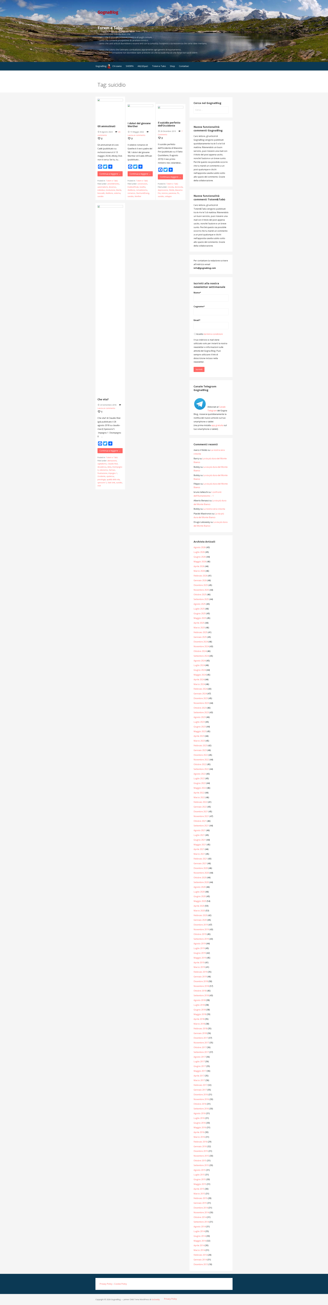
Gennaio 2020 (200, 920)
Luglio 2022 (199, 778)
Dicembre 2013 (201, 1264)
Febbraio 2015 (200, 1198)
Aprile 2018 (199, 1019)
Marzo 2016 (199, 1137)
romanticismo (141, 190)
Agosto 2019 (200, 943)
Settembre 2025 (201, 599)
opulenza (110, 476)
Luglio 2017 (199, 1061)
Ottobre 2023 (200, 707)
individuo (101, 190)
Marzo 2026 (199, 571)
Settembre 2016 (201, 1108)
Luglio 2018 (199, 1005)
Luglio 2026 (199, 552)
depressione (163, 190)
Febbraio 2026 (200, 575)
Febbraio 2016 (200, 1141)
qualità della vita (113, 479)
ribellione (109, 193)
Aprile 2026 (199, 566)
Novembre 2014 (201, 1212)
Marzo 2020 (199, 910)
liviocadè (101, 193)
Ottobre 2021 (200, 821)
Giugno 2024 (200, 670)
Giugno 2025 (200, 613)
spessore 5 (102, 482)
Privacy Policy (106, 1283)
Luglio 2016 (199, 1118)
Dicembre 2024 (201, 641)
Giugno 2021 (200, 839)
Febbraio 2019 (200, 971)
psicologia (102, 479)
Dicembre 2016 (201, 1094)
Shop (172, 66)
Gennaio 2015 (200, 1203)
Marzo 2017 (199, 1080)
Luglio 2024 (199, 665)
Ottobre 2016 (200, 1103)
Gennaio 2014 (200, 1259)
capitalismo (102, 463)
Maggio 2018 (200, 1014)
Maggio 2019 (200, 957)
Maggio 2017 (200, 1071)
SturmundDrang (142, 193)
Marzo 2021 (199, 854)
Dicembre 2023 (201, 698)
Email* (197, 320)
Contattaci (184, 66)
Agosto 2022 (200, 773)
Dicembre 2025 (201, 585)
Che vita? (103, 399)
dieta (109, 467)
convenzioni (142, 184)
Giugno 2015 (200, 1179)
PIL (178, 193)
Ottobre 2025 (200, 594)
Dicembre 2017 (201, 1037)
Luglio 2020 (199, 891)
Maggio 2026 (200, 561)
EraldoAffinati (133, 187)
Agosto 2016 (200, 1113)
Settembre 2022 (201, 769)
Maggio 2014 (200, 1240)
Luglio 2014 (199, 1231)
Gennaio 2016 (200, 1146)
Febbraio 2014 (200, 1254)
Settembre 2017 (201, 1052)
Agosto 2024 (200, 660)
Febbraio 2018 (200, 1028)
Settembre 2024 (201, 655)
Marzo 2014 (199, 1250)
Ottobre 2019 (200, 934)
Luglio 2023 (199, 721)
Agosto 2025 (200, 604)
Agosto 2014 (200, 1226)
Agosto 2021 (200, 830)
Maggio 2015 (200, 1184)
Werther (138, 196)
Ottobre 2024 (200, 651)
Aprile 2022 (199, 792)
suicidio (101, 196)
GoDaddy (156, 1299)
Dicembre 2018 (201, 981)
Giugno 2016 (200, 1122)
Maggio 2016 (200, 1127)
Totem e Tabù (159, 66)
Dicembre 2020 (201, 868)
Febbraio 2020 (200, 915)
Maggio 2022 (200, 788)
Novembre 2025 (201, 589)
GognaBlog (108, 12)
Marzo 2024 (199, 684)
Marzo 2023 (199, 740)
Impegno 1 (112, 473)
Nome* (197, 292)
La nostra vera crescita (214, 508)
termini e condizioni (213, 334)
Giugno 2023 (200, 726)
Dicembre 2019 (201, 924)
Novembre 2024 (201, 646)
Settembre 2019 (201, 939)
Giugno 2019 (200, 953)
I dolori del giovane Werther (139, 125)
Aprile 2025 (199, 622)
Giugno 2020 (200, 896)
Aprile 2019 (199, 962)
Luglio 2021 (199, 835)
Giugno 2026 (200, 556)
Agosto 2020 (200, 887)
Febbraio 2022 (200, 802)
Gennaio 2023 (200, 750)
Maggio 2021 (200, 844)
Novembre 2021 (201, 816)
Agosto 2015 (200, 1170)
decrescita (179, 187)
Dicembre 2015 (201, 1151)
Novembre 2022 (201, 759)
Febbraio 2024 (200, 688)
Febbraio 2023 (200, 745)
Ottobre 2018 (200, 990)
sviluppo (168, 196)
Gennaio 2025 (200, 637)
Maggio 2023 (200, 731)
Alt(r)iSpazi (143, 66)
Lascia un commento (136, 135)
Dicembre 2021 (201, 811)
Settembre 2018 (201, 995)
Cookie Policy (120, 1283)
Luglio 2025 (199, 608)
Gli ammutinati (106, 126)
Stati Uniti (111, 482)
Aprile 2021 (199, 849)
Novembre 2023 (201, 703)
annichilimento (113, 184)
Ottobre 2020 (200, 877)
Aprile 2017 (199, 1075)
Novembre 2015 (201, 1155)
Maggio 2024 (200, 674)
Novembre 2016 (201, 1099)
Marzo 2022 (199, 797)
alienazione (112, 460)
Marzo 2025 (199, 627)
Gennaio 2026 (200, 580)
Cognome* (199, 306)
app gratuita (217, 425)
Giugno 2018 (200, 1009)
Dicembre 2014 (201, 1207)
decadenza (102, 467)
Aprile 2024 (199, 679)
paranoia (172, 193)
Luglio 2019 (199, 948)
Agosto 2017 (200, 1056)
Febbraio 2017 (200, 1085)
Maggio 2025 (200, 618)
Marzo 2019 (199, 967)
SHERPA (130, 66)
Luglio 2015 (199, 1174)
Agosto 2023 (200, 717)
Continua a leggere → (110, 173)
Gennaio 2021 (200, 863)
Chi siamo (117, 66)
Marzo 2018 (199, 1023)
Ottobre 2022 (200, 764)
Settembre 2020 (201, 882)
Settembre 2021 (201, 825)
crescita (171, 187)
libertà (118, 190)
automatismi (103, 187)
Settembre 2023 (201, 712)
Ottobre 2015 (200, 1160)
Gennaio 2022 (200, 806)
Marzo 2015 (199, 1193)
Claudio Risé (113, 463)
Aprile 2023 (199, 736)
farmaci (112, 470)
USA (99, 485)
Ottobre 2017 (200, 1047)
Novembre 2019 (201, 929)
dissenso (112, 187)
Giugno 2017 (200, 1066)
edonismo (104, 470)
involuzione (110, 190)
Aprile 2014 (199, 1245)
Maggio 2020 (200, 901)
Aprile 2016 (199, 1132)
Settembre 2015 (201, 1165)
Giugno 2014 (200, 1236)
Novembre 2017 (201, 1042)
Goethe (143, 187)
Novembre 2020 (201, 872)
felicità (171, 190)
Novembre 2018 (201, 986)
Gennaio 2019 (200, 976)
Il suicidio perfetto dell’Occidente (169, 124)
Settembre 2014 (201, 1221)
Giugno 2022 (200, 783)
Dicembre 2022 (201, 755)
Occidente (101, 476)
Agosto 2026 (200, 547)
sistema (117, 193)
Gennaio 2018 (200, 1033)
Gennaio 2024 (200, 693)
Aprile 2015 (199, 1188)
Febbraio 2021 (200, 858)
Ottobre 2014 (200, 1217)
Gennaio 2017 (200, 1089)
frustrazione (102, 473)
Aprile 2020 (199, 905)
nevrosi (165, 193)
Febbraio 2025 (200, 632)
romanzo (131, 193)
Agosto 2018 (200, 1000)
